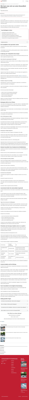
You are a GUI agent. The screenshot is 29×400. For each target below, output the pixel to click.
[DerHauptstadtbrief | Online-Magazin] (3, 1)
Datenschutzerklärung (24, 396)
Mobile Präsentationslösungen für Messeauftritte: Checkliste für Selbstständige (24, 369)
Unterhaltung (13, 367)
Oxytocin (25, 278)
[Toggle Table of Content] (27, 42)
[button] (23, 1)
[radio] (11, 317)
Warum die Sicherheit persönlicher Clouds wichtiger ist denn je (24, 391)
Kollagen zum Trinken (22, 75)
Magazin (3, 321)
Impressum (19, 396)
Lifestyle (3, 350)
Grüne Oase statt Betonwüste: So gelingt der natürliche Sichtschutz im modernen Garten (16, 332)
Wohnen (3, 353)
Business (12, 360)
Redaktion (3, 13)
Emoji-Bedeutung (13, 372)
